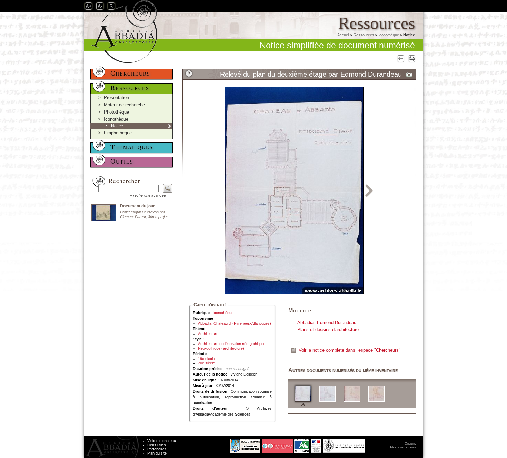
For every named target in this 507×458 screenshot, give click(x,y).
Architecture (208, 334)
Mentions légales (403, 447)
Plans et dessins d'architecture (328, 329)
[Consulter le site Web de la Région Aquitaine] (301, 444)
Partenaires (157, 449)
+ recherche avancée (148, 195)
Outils (121, 161)
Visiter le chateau (161, 441)
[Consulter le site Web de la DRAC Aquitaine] (316, 444)
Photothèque (116, 112)
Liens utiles (156, 445)
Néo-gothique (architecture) (221, 348)
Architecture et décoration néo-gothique (231, 344)
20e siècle (206, 363)
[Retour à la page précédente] (400, 58)
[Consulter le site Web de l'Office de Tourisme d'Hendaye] (277, 444)
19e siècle (206, 359)
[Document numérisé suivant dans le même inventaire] (369, 190)
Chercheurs (130, 73)
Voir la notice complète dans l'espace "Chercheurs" (349, 350)
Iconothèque (388, 35)
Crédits (410, 443)
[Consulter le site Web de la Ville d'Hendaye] (219, 444)
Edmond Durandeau (336, 322)
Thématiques (131, 146)
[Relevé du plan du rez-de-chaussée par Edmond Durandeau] (352, 393)
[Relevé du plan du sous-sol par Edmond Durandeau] (376, 393)
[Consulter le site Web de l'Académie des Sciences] (344, 444)
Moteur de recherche (124, 104)
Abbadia (305, 322)
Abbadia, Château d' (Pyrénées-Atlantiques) (234, 323)
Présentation (116, 97)
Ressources (364, 35)
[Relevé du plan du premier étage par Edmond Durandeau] (327, 393)
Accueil (343, 35)
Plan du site (157, 453)
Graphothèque (118, 132)
